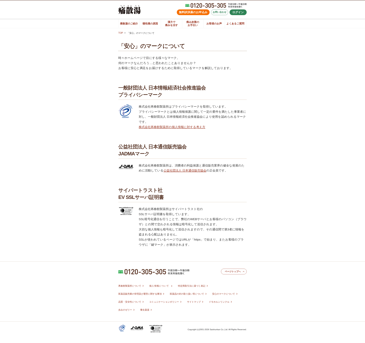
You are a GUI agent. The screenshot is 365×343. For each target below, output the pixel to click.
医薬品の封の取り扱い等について (187, 294)
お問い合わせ (219, 12)
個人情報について (159, 286)
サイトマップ (194, 302)
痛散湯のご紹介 (129, 23)
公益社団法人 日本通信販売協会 (185, 170)
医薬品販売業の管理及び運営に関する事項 (140, 294)
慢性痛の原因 (150, 23)
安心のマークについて (223, 294)
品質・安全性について (129, 302)
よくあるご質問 (235, 23)
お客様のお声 (214, 23)
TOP (120, 33)
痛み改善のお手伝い (192, 24)
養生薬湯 (144, 310)
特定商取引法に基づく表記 (191, 286)
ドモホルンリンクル (219, 302)
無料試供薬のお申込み (193, 12)
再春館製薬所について (129, 286)
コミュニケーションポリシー (164, 302)
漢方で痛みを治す (171, 24)
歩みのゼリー (125, 310)
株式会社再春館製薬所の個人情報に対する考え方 (172, 127)
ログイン (238, 12)
